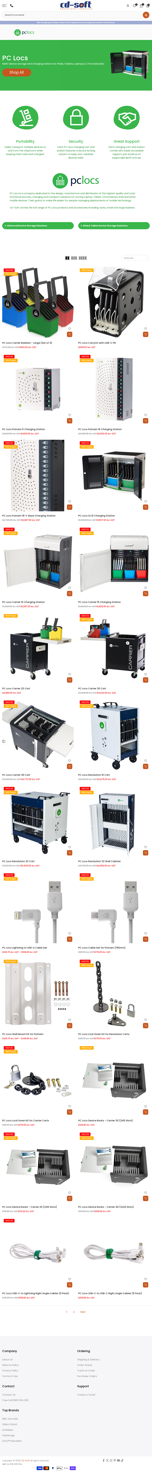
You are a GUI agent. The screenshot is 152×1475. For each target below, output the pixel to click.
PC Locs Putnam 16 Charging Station (100, 429)
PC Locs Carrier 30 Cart (92, 688)
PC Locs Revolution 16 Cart (94, 775)
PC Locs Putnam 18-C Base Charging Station (29, 515)
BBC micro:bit (10, 1419)
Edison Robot (9, 1424)
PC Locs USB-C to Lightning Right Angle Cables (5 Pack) (35, 1293)
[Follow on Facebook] (103, 1461)
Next (83, 1312)
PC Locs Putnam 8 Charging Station (23, 429)
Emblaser (7, 1430)
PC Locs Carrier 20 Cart (16, 688)
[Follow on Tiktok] (122, 1461)
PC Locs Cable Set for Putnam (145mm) (102, 947)
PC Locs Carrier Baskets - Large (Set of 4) (27, 343)
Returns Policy (10, 1365)
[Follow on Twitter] (107, 1461)
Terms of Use (10, 1376)
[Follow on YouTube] (118, 1461)
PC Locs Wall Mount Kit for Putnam (22, 1034)
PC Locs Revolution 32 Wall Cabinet (99, 861)
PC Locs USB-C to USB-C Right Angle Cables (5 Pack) (110, 1293)
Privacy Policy (10, 1370)
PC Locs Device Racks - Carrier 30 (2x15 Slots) (105, 1120)
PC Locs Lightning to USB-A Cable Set (24, 947)
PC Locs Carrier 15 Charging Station (99, 602)
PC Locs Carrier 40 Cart (16, 775)
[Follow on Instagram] (111, 1461)
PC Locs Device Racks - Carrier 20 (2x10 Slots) (29, 1207)
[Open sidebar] (3, 741)
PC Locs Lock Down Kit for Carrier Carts (25, 1120)
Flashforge (8, 1435)
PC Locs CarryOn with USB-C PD (97, 343)
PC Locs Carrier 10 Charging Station (23, 602)
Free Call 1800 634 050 (15, 1400)
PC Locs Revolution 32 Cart (18, 861)
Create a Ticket (86, 1394)
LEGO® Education (12, 1441)
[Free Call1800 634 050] (11, 5)
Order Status (84, 1365)
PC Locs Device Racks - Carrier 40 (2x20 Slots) (106, 1207)
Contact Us (8, 1394)
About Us (7, 1359)
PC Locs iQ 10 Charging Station (96, 515)
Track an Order (86, 1370)
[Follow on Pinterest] (114, 1461)
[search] (146, 15)
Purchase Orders (87, 1376)
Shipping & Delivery (88, 1359)
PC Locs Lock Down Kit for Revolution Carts (103, 1034)
